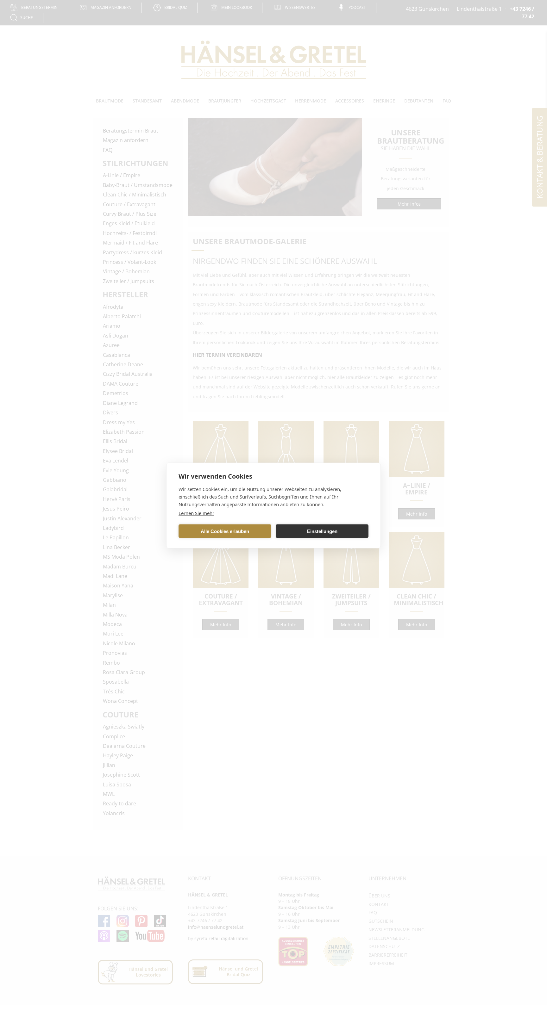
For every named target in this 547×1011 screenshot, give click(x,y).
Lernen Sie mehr (196, 513)
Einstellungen (322, 531)
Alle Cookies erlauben (225, 531)
